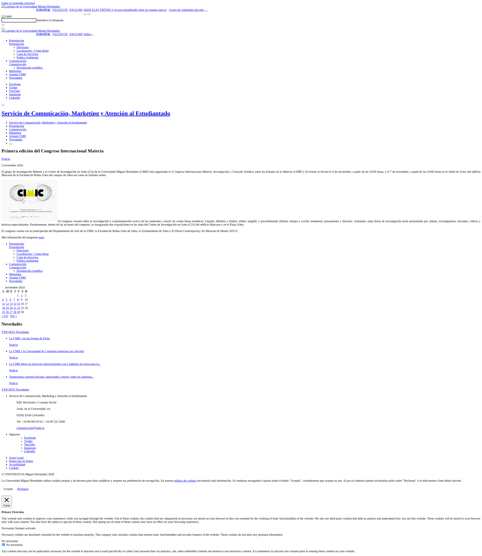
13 (11, 303)
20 (11, 308)
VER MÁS (15, 332)
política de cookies (185, 480)
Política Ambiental (27, 57)
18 (3, 308)
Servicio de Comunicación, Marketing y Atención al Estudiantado (86, 113)
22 (18, 308)
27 (11, 312)
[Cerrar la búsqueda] (3, 28)
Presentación (16, 40)
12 (7, 303)
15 (18, 303)
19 (7, 308)
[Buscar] (3, 25)
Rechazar (22, 489)
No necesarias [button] (10, 541)
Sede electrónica (98, 9)
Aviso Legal (16, 457)
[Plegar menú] (92, 35)
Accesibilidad (17, 464)
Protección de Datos (21, 461)
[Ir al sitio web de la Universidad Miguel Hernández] (31, 6)
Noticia (6, 158)
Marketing (15, 71)
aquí (41, 237)
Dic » (13, 316)
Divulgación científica (30, 67)
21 (14, 308)
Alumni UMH (17, 74)
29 (18, 312)
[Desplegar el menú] (88, 14)
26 (7, 312)
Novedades (15, 77)
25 (3, 312)
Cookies (14, 467)
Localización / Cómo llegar (33, 50)
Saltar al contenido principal (18, 3)
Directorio (23, 47)
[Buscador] (206, 10)
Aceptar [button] (8, 489)
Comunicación (17, 60)
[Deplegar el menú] (10, 144)
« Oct (5, 316)
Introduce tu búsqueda (50, 20)
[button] (16, 44)
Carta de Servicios (27, 54)
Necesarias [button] (8, 528)
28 (14, 312)
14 (14, 303)
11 (3, 303)
